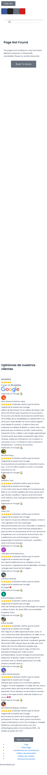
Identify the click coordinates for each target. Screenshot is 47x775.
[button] (23, 19)
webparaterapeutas (9, 770)
